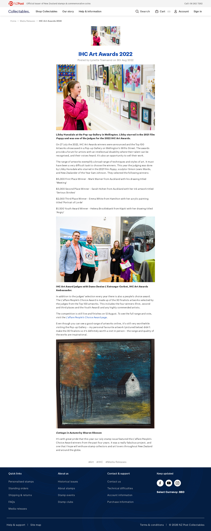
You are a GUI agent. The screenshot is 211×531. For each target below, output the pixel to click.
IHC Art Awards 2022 (105, 54)
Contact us (114, 481)
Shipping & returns (20, 495)
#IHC (99, 461)
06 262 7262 (196, 3)
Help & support (16, 524)
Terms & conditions (152, 524)
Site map (35, 524)
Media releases (17, 508)
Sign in (198, 11)
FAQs (11, 501)
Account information (120, 495)
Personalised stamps (21, 481)
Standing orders (18, 488)
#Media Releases (116, 461)
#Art (91, 461)
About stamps (66, 488)
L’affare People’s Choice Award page (86, 317)
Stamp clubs (65, 501)
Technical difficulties (120, 488)
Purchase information (120, 501)
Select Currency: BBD (171, 491)
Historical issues (68, 481)
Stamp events (66, 495)
